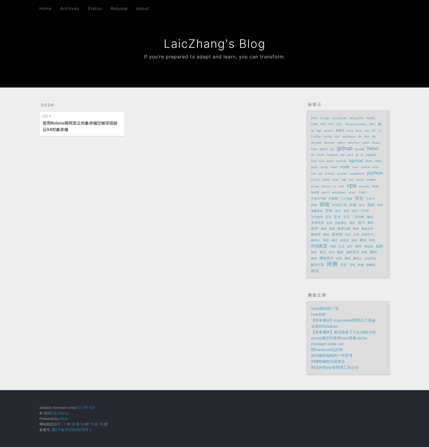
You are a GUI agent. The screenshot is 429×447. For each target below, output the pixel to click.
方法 (348, 234)
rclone (315, 179)
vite (341, 186)
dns (366, 136)
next (334, 167)
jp (357, 155)
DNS (314, 118)
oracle (365, 167)
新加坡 (337, 234)
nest (314, 167)
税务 (314, 252)
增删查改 (317, 211)
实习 (346, 217)
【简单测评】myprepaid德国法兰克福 (343, 320)
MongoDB (356, 118)
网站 (373, 252)
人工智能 (346, 198)
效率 (314, 228)
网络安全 (327, 258)
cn (379, 130)
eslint (365, 142)
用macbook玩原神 (327, 350)
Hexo (64, 418)
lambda (341, 161)
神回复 (369, 246)
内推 (314, 205)
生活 (341, 246)
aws (340, 130)
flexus (376, 142)
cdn (366, 130)
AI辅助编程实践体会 (328, 361)
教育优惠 (344, 229)
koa (321, 161)
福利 (379, 246)
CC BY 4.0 (86, 407)
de (360, 136)
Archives (69, 8)
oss (313, 173)
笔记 (323, 252)
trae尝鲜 (318, 314)
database (348, 136)
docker (316, 143)
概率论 (315, 240)
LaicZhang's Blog (215, 43)
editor (341, 142)
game (323, 149)
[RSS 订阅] (374, 8)
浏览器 (344, 240)
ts (334, 186)
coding (315, 136)
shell (336, 179)
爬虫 (363, 240)
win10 (325, 192)
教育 (332, 228)
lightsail (356, 160)
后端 (352, 205)
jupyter (371, 155)
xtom (351, 192)
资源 (343, 265)
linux (368, 161)
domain (329, 142)
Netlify (370, 118)
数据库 (316, 234)
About (142, 8)
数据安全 (367, 228)
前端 (324, 204)
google (360, 149)
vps (351, 185)
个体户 (362, 192)
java (350, 155)
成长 (352, 223)
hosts (321, 155)
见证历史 (370, 258)
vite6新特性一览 (325, 308)
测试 (334, 240)
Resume (119, 8)
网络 (314, 258)
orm (375, 167)
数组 (326, 234)
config (327, 136)
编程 (340, 252)
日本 (356, 234)
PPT (331, 124)
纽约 (331, 252)
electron (354, 142)
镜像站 (370, 265)
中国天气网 (318, 198)
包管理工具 (339, 205)
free (314, 149)
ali (312, 130)
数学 (356, 228)
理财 (333, 246)
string (315, 186)
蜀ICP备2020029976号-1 (72, 429)
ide (343, 155)
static (360, 179)
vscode (364, 186)
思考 (329, 223)
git (332, 149)
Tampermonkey (356, 124)
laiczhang (60, 413)
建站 (370, 217)
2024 (47, 104)
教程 (324, 228)
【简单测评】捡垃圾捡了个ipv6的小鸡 (343, 332)
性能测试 (341, 223)
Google (324, 118)
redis (326, 180)
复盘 (346, 211)
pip (320, 173)
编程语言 (352, 252)
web (315, 192)
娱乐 (355, 211)
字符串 (364, 211)
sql (343, 179)
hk (312, 155)
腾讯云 (357, 258)
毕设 (325, 240)
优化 (359, 198)
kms (314, 161)
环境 (372, 240)
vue (375, 185)
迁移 (352, 265)
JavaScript (339, 118)
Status (95, 8)
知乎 (350, 246)
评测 (332, 264)
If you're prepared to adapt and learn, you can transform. (214, 56)
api (319, 131)
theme (326, 186)
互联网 (333, 199)
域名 (380, 205)
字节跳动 (317, 217)
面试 (315, 270)
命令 (362, 205)
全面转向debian (324, 326)
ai (379, 123)
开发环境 (317, 223)
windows (339, 192)
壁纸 (328, 210)
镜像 (361, 265)
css (337, 136)
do (374, 136)
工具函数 (358, 217)
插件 (370, 223)
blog (358, 130)
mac (378, 161)
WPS (372, 124)
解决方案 (317, 265)
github (345, 148)
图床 (370, 205)
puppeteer (357, 173)
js (362, 155)
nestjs (324, 167)
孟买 (328, 217)
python (375, 173)
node (345, 166)
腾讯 (347, 258)
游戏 (354, 240)
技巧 (361, 222)
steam (371, 180)
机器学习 (368, 234)
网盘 (364, 252)
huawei (332, 155)
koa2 (330, 161)
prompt (342, 173)
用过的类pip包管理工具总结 (334, 367)
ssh (351, 179)
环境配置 (319, 245)
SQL (339, 124)
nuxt (355, 167)
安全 (337, 217)
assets (328, 130)
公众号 (370, 198)
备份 (338, 211)
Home (45, 8)
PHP (323, 124)
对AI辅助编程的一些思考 (332, 355)
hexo (373, 148)
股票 (339, 258)
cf (373, 130)
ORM (314, 124)
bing (350, 130)
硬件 (358, 246)
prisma (329, 173)
